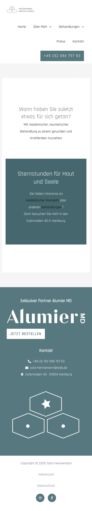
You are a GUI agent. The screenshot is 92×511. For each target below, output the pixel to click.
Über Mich (40, 26)
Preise (60, 41)
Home (22, 26)
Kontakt (78, 41)
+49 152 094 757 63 (62, 55)
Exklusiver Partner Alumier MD (46, 301)
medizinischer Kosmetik (43, 200)
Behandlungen (51, 207)
